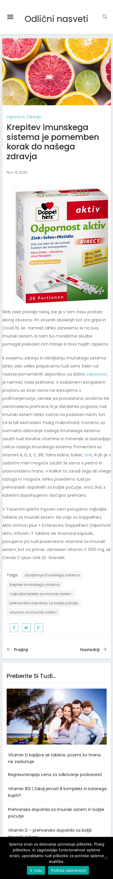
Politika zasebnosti (68, 870)
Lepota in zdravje (24, 117)
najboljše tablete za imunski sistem (40, 593)
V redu (36, 870)
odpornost (96, 374)
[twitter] (26, 628)
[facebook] (14, 628)
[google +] (39, 628)
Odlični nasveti (56, 19)
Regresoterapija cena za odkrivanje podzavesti (55, 774)
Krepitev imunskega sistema (35, 584)
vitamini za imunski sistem (33, 612)
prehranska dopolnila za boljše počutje (44, 603)
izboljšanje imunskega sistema (52, 575)
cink (88, 455)
